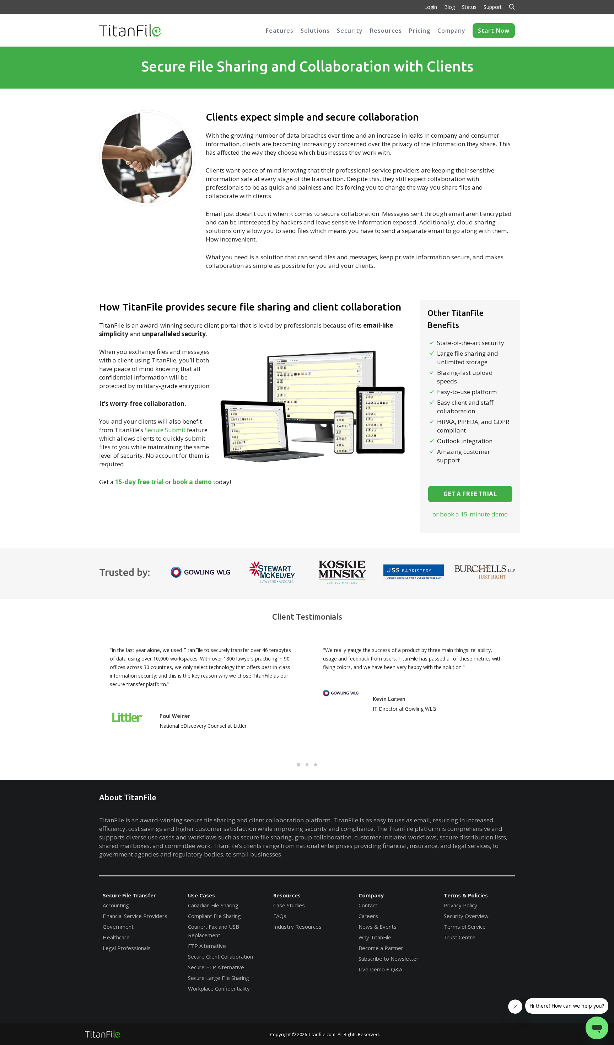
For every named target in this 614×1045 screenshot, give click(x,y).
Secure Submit (165, 430)
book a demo (192, 482)
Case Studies (289, 905)
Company (371, 895)
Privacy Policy (460, 905)
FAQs (279, 915)
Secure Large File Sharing (218, 977)
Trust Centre (459, 937)
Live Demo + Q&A (380, 969)
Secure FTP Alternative (216, 967)
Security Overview (466, 915)
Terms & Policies (466, 895)
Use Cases (201, 895)
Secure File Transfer (129, 895)
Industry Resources (297, 926)
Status (469, 7)
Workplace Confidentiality (219, 988)
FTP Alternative (207, 945)
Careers (368, 915)
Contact (368, 905)
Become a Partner (381, 947)
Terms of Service (465, 926)
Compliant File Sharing (214, 915)
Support (493, 7)
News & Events (378, 926)
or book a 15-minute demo (470, 514)
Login (430, 7)
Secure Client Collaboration (220, 956)
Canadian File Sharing (213, 905)
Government (118, 926)
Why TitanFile (375, 937)
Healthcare (116, 937)
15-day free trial (139, 482)
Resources (287, 895)
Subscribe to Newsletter (389, 958)
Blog (449, 7)
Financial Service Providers (135, 915)
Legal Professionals (127, 947)
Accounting (116, 905)
